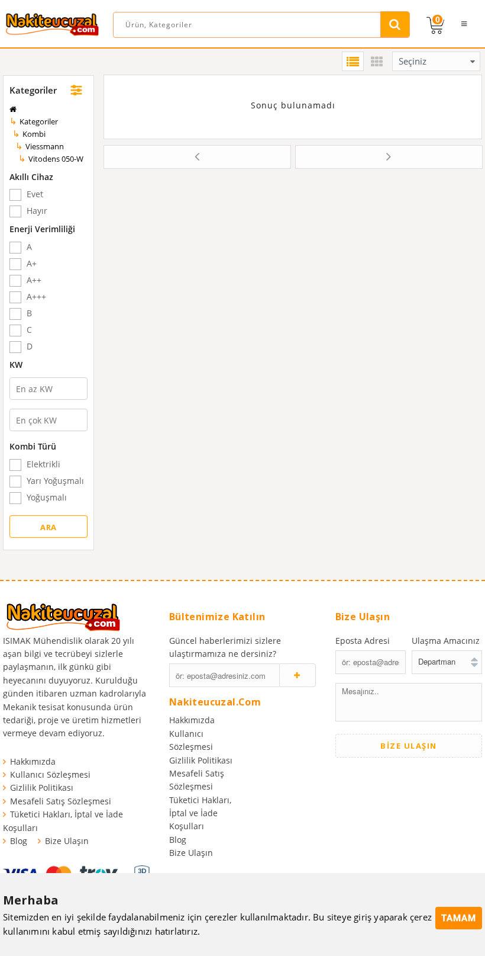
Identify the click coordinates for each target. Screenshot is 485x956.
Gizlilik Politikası (41, 787)
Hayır (37, 211)
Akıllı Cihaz (31, 176)
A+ (32, 264)
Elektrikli (43, 465)
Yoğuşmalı (47, 498)
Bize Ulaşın (67, 840)
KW (15, 364)
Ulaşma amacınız (446, 640)
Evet (35, 195)
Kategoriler (33, 90)
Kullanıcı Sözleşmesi (50, 774)
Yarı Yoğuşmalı (55, 481)
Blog (18, 840)
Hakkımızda (33, 761)
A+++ (36, 297)
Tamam (458, 918)
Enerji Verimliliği (42, 229)
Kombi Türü (32, 446)
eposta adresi (362, 640)
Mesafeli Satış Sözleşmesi (60, 801)
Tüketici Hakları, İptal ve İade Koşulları (200, 813)
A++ (34, 280)
